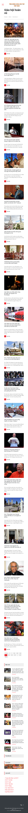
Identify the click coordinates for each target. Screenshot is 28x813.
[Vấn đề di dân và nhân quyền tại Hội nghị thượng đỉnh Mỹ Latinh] (14, 160)
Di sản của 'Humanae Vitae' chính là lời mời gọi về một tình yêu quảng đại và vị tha (12, 389)
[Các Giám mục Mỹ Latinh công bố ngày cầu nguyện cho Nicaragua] (14, 282)
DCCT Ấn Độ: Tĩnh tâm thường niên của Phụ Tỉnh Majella (17, 748)
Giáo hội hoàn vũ (15, 16)
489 (20, 655)
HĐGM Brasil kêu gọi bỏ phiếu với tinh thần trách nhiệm (12, 262)
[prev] (9, 669)
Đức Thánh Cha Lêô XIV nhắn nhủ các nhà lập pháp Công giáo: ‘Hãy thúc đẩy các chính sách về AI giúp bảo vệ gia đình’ (17, 688)
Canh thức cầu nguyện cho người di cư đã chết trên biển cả (12, 546)
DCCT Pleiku (8, 786)
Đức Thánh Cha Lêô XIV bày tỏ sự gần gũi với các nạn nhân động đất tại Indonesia (18, 741)
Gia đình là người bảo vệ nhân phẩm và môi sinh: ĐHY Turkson (12, 202)
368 (9, 655)
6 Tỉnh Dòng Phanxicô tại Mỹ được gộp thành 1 (11, 74)
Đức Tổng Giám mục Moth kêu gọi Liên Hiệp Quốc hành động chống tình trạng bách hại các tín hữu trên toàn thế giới (18, 723)
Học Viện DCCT (9, 788)
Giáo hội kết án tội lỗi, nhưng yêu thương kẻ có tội (12, 232)
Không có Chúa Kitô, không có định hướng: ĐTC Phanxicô (12, 450)
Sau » (6, 657)
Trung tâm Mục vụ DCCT (11, 778)
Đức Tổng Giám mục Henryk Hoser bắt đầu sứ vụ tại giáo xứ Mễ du (12, 516)
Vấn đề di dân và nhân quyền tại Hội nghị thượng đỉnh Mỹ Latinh (12, 170)
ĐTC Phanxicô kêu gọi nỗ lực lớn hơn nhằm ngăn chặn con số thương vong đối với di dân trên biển (12, 107)
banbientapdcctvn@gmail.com (15, 810)
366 (20, 653)
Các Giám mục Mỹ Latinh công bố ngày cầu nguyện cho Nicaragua (12, 293)
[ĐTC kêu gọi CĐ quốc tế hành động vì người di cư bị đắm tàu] (14, 130)
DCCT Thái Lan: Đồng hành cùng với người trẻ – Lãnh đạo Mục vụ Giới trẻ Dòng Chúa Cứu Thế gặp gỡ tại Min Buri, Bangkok (17, 706)
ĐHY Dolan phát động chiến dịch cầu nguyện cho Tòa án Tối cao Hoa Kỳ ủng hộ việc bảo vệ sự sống (12, 482)
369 (12, 655)
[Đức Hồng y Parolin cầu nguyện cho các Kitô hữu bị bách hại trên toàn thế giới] (7, 715)
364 (14, 653)
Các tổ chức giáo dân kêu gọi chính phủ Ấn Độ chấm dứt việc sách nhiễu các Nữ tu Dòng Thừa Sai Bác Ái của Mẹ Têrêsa (12, 607)
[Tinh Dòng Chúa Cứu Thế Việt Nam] (17, 6)
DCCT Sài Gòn (9, 784)
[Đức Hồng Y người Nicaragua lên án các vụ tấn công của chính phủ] (14, 568)
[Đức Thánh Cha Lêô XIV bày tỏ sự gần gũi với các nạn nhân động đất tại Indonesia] (7, 741)
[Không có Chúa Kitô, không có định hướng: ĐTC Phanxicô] (14, 440)
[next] (9, 750)
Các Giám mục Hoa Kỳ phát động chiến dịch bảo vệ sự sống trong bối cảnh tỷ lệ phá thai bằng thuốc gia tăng (17, 733)
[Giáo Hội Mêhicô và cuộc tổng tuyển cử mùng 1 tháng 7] (14, 410)
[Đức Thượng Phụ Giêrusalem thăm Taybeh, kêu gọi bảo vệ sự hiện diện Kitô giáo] (7, 679)
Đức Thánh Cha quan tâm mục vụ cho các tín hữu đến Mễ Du (12, 358)
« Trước (6, 653)
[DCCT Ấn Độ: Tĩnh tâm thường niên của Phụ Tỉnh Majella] (7, 749)
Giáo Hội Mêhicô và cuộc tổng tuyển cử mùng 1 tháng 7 (12, 420)
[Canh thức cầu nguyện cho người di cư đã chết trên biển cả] (14, 536)
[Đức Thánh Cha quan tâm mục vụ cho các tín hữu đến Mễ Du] (14, 348)
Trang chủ (5, 16)
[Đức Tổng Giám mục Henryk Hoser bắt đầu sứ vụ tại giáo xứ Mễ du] (14, 505)
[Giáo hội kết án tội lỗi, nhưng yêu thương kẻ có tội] (14, 222)
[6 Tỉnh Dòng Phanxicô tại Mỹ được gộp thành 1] (14, 64)
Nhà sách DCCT (9, 789)
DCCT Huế (8, 782)
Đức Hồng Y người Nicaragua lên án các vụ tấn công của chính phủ (12, 579)
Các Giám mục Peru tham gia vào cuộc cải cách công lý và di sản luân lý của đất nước (12, 325)
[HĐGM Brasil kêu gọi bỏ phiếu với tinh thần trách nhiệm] (14, 252)
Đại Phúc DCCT (9, 791)
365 (17, 653)
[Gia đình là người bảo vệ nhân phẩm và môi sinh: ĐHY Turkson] (14, 192)
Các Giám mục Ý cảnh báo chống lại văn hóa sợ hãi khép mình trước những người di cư (12, 639)
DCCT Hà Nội (8, 780)
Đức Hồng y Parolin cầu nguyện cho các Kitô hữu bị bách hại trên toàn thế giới (17, 715)
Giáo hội (10, 16)
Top (21, 805)
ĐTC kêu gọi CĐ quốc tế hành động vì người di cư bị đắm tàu (12, 140)
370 (15, 655)
